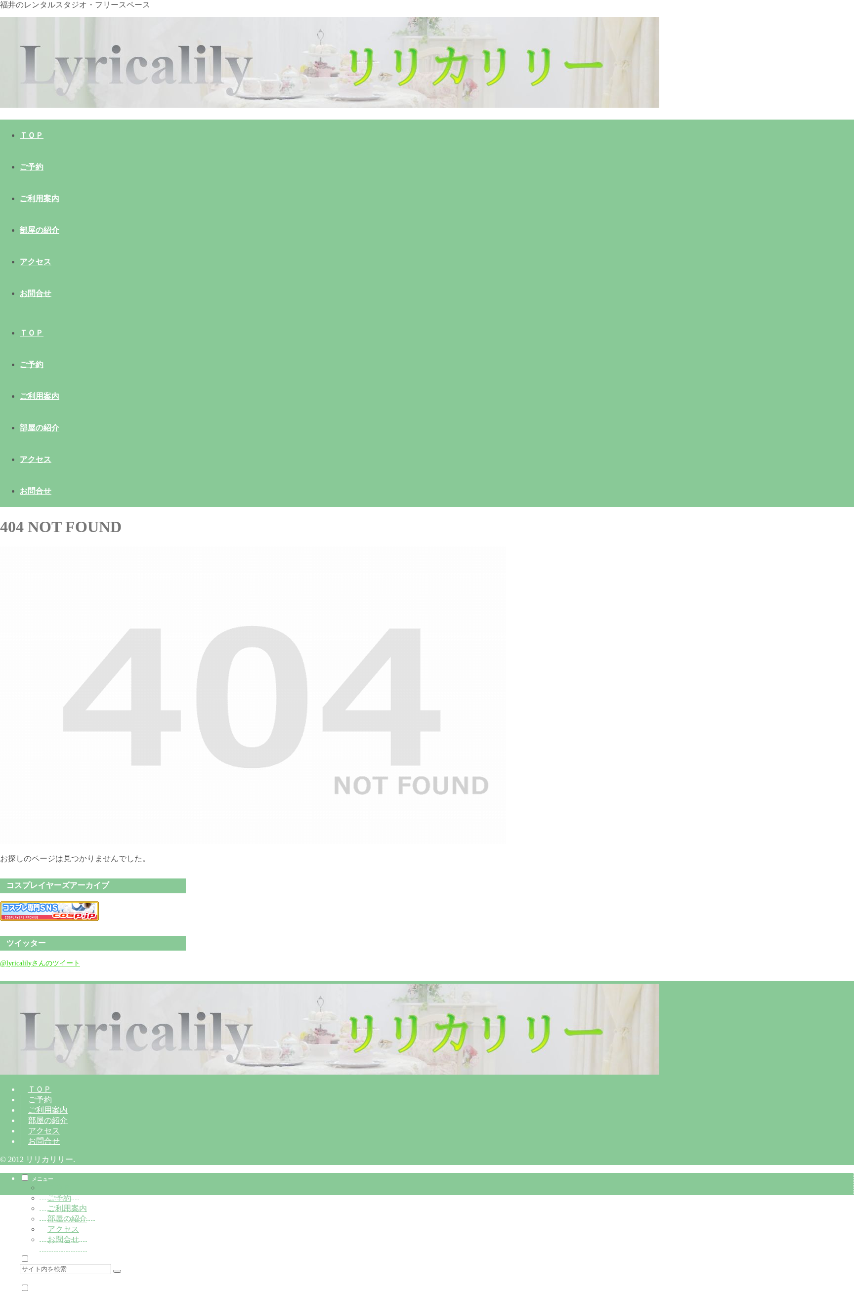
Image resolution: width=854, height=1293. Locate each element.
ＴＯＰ (39, 1089)
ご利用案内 (48, 1110)
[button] (117, 1271)
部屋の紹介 (48, 1120)
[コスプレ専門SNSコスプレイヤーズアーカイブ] (49, 918)
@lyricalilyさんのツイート (40, 963)
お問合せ (44, 1141)
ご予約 (40, 1099)
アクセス (44, 1130)
